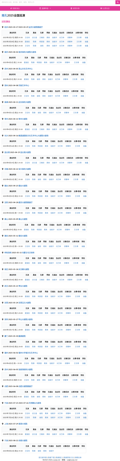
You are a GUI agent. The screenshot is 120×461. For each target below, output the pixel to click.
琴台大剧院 (23, 286)
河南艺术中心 (24, 85)
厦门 (6, 336)
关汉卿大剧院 (24, 269)
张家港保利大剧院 (26, 369)
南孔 (4, 15)
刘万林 (61, 37)
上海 (6, 424)
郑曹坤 (69, 37)
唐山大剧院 (23, 219)
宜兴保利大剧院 (25, 169)
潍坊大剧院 (23, 236)
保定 (6, 269)
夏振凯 (27, 42)
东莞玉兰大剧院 (25, 303)
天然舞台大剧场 (35, 403)
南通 (6, 102)
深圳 (6, 319)
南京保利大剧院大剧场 (27, 52)
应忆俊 (34, 37)
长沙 (6, 136)
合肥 (6, 386)
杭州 (6, 27)
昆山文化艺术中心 (26, 69)
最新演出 (16, 8)
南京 (6, 52)
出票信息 (106, 8)
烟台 (6, 186)
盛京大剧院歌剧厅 (26, 202)
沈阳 (6, 202)
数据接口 (59, 457)
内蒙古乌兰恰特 (28, 252)
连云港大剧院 (25, 152)
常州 (6, 119)
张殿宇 (54, 37)
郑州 (6, 85)
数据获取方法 (69, 457)
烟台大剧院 (23, 186)
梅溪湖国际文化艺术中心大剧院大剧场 (33, 136)
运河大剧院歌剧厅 (36, 27)
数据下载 (51, 457)
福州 (6, 353)
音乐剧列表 (43, 457)
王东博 (79, 37)
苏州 (6, 69)
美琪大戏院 (23, 424)
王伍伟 (27, 37)
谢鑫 (86, 37)
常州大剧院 (23, 119)
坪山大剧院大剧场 (26, 319)
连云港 (7, 152)
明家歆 (41, 42)
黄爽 (48, 37)
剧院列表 (76, 8)
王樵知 (41, 37)
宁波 (6, 403)
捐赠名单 (78, 457)
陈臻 (34, 42)
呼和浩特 (8, 252)
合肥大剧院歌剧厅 (26, 386)
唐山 (6, 219)
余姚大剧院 (23, 440)
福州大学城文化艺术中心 (28, 353)
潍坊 (6, 236)
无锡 (6, 169)
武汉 (6, 286)
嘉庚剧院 (22, 336)
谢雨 (41, 46)
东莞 (6, 303)
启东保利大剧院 (25, 102)
